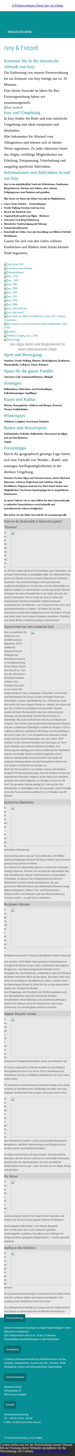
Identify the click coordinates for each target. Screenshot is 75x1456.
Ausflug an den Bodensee (20, 1248)
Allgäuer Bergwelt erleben (20, 1014)
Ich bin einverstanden (47, 1451)
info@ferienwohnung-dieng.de (26, 1422)
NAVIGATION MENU (19, 32)
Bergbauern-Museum (17, 904)
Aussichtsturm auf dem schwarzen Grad (29, 627)
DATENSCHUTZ (63, 19)
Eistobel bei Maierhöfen (19, 802)
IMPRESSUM (45, 19)
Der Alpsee (11, 1176)
